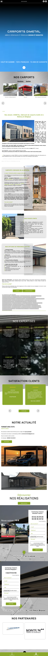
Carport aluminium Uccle (26, 305)
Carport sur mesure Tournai (7, 304)
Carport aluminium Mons (31, 301)
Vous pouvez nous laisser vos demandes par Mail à (11, 433)
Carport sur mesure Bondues (36, 295)
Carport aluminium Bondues (25, 295)
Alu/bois (28, 81)
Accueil (3, 111)
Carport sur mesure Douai (7, 300)
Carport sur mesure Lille (15, 295)
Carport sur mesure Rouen (17, 305)
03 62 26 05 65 (24, 1)
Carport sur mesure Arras (30, 298)
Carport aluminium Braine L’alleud (19, 304)
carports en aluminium (23, 178)
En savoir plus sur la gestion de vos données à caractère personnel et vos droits (37, 545)
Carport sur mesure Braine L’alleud (31, 304)
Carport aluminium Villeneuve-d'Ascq (29, 297)
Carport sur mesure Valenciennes (30, 300)
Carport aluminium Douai (39, 298)
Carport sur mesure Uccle (36, 305)
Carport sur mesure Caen (16, 307)
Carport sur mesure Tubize (7, 310)
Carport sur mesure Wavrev (36, 307)
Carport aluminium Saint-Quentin (8, 301)
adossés (12, 184)
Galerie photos (24, 503)
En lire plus (24, 410)
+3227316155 (11, 573)
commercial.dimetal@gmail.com (28, 433)
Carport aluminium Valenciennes (18, 300)
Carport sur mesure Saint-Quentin (21, 301)
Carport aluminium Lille (6, 295)
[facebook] (44, 1)
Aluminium (20, 81)
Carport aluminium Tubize (34, 308)
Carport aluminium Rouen (7, 305)
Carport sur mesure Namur (17, 297)
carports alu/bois (9, 179)
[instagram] (46, 1)
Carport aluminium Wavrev (26, 307)
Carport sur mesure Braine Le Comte (22, 308)
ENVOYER (37, 549)
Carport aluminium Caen (6, 307)
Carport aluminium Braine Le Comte (8, 308)
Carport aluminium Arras (20, 298)
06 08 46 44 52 (37, 519)
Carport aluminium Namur (7, 297)
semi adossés (18, 184)
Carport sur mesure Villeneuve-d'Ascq (9, 298)
